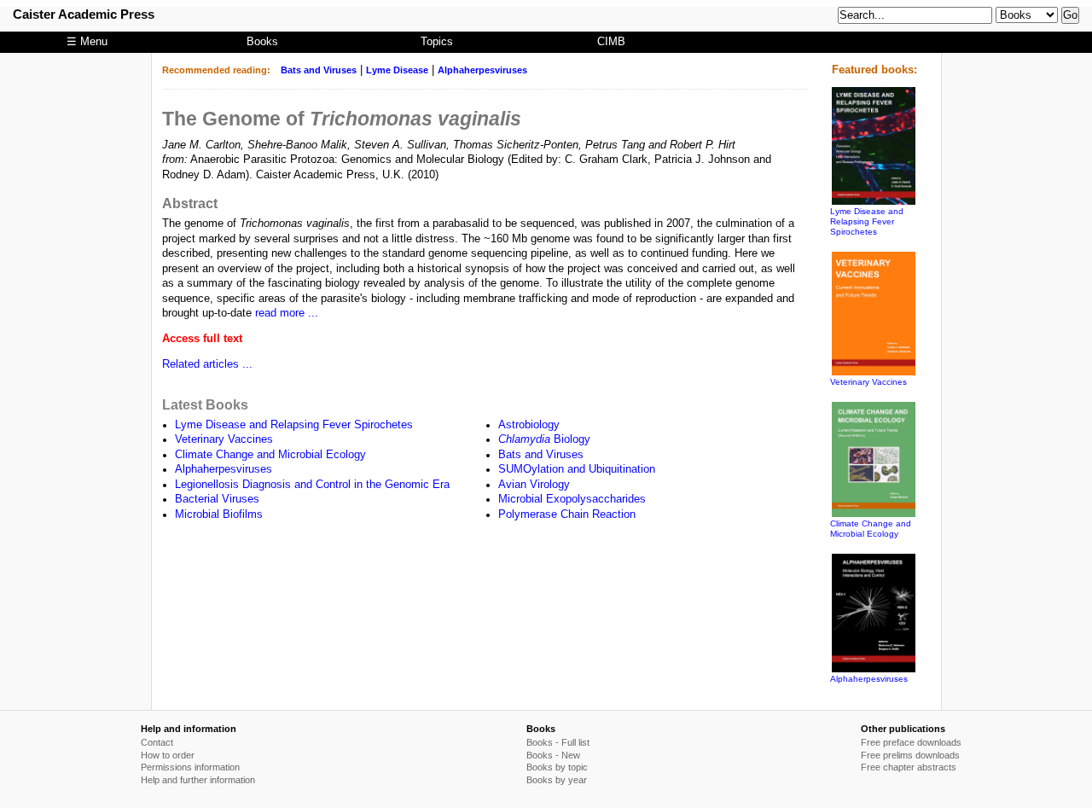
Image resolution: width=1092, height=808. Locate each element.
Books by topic (557, 767)
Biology (544, 439)
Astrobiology (529, 425)
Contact (157, 742)
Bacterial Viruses (217, 499)
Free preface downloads (911, 742)
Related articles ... (207, 364)
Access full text (202, 339)
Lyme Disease (397, 70)
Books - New (553, 755)
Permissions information (190, 767)
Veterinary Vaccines (224, 439)
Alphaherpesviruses (482, 70)
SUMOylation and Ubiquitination (576, 469)
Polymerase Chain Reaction (567, 514)
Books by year (556, 780)
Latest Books (205, 404)
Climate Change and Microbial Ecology (270, 455)
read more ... (286, 313)
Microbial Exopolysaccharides (572, 499)
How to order (168, 755)
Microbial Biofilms (219, 514)
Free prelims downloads (910, 755)
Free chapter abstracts (908, 767)
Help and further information (198, 780)
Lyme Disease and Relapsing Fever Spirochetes (294, 425)
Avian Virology (534, 485)
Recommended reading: (216, 70)
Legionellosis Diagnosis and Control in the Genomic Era (312, 485)
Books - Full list (558, 742)
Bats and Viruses (319, 70)
